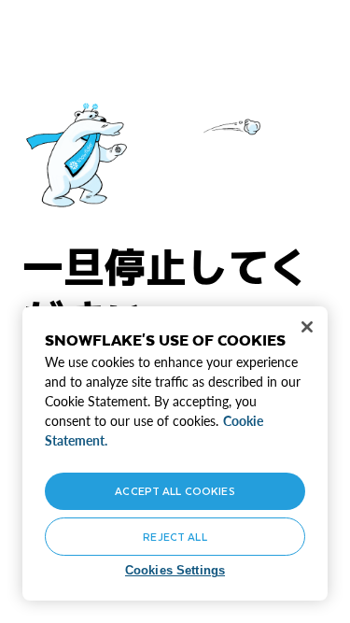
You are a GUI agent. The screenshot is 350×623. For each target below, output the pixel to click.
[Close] (307, 326)
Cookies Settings (175, 570)
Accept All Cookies (174, 491)
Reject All (174, 536)
